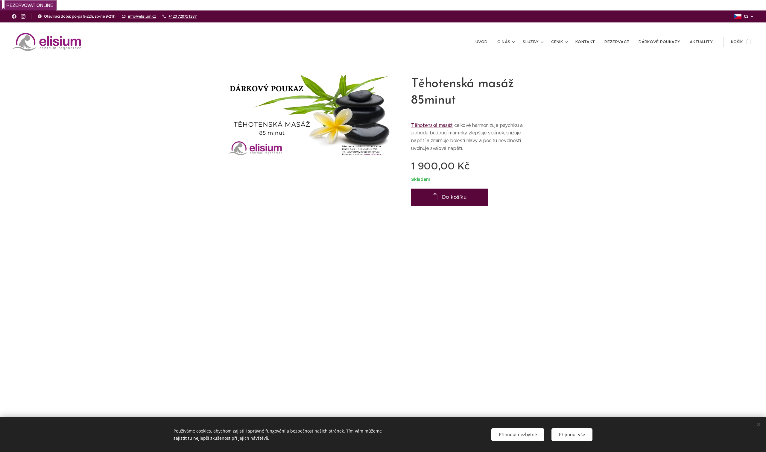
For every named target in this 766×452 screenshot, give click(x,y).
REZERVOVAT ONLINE (29, 5)
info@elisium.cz (142, 16)
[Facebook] (14, 16)
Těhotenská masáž (432, 125)
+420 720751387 (182, 16)
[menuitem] (483, 41)
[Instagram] (23, 16)
